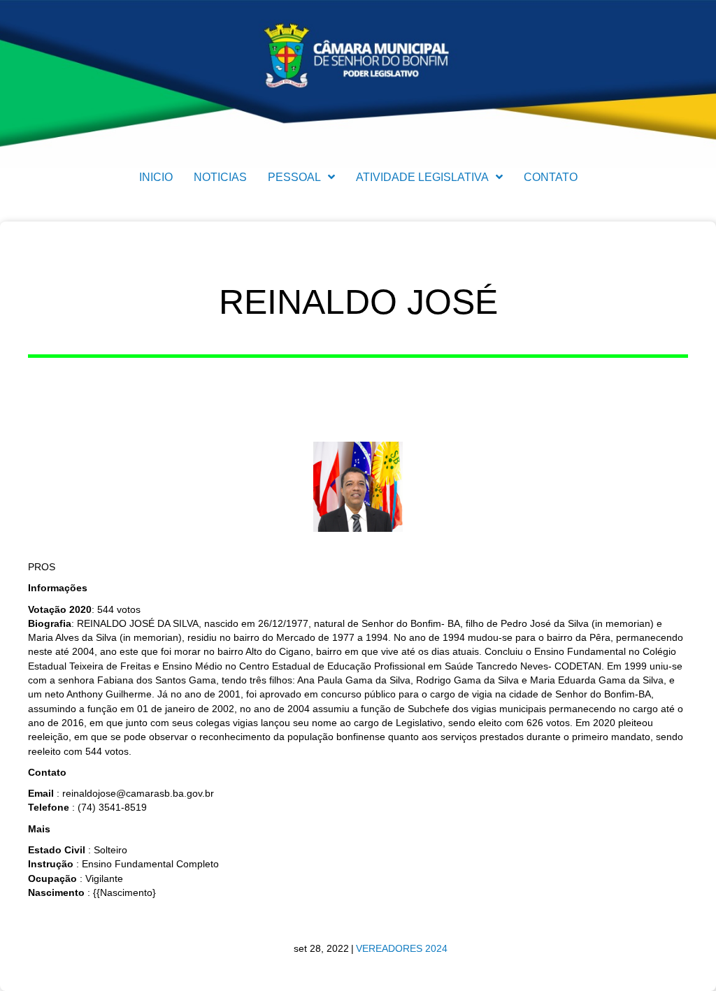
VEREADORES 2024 (402, 948)
